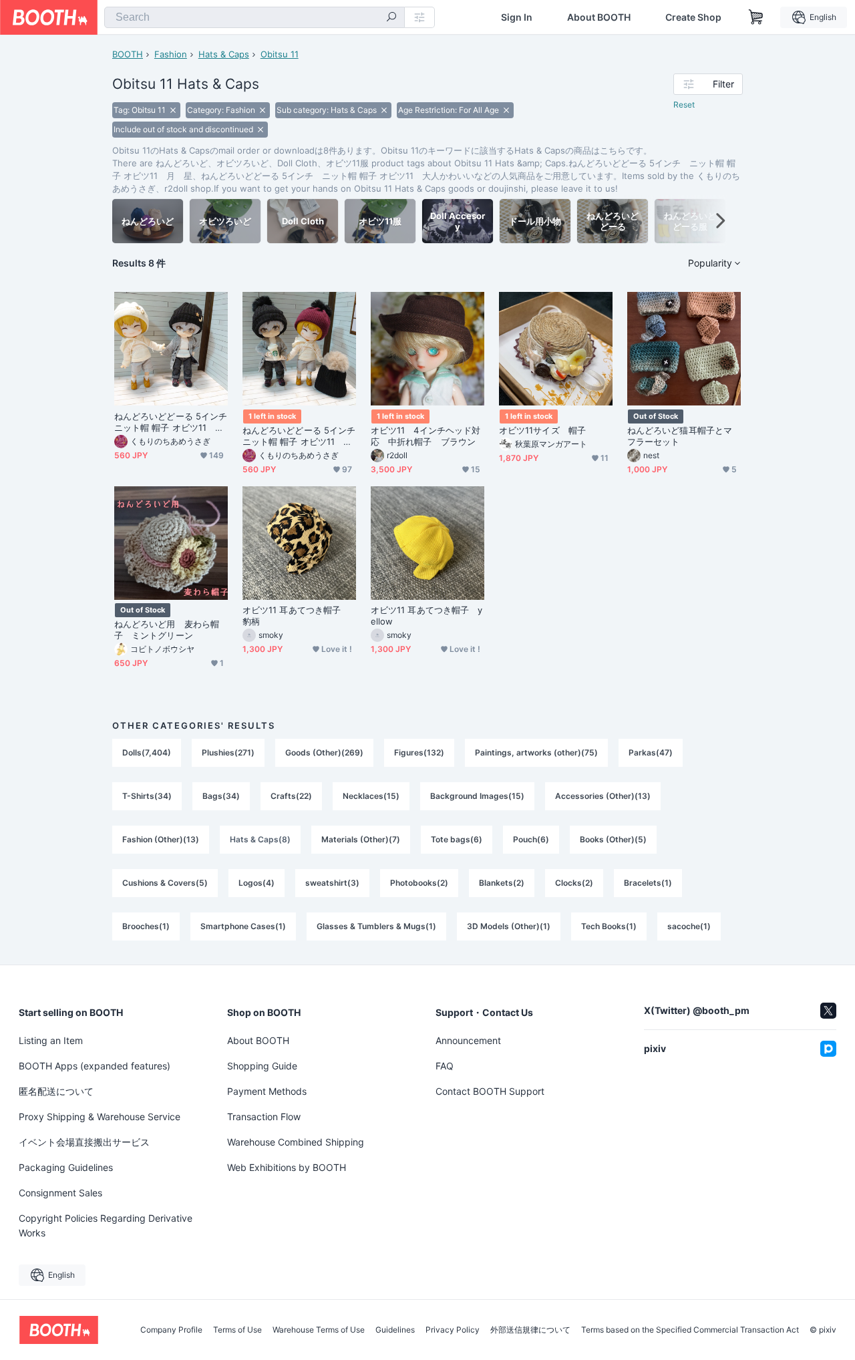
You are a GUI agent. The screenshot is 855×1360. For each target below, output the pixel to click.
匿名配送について (56, 1091)
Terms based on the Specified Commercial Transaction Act (690, 1330)
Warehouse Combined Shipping (295, 1142)
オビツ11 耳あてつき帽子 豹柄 (295, 616)
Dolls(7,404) (146, 752)
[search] (391, 18)
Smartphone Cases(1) (243, 926)
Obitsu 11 (280, 54)
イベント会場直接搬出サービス (84, 1142)
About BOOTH (599, 17)
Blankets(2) (501, 883)
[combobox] (254, 17)
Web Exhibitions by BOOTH (286, 1167)
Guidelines (395, 1330)
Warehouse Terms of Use (319, 1330)
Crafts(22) (291, 796)
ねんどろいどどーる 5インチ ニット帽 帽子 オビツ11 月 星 (171, 422)
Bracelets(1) (648, 883)
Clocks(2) (574, 883)
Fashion (170, 54)
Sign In (516, 17)
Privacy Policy (452, 1330)
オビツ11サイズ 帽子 (542, 430)
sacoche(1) (689, 926)
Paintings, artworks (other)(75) (536, 752)
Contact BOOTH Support (490, 1091)
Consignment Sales (60, 1192)
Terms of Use (237, 1330)
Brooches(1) (146, 926)
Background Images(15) (477, 796)
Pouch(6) (531, 839)
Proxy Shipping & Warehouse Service (99, 1116)
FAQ (445, 1065)
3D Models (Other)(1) (508, 926)
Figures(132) (419, 752)
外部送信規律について (530, 1330)
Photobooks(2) (419, 883)
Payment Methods (267, 1091)
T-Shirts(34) (147, 796)
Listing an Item (51, 1040)
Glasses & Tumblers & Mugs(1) (376, 926)
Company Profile (171, 1330)
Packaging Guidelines (66, 1167)
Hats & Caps (223, 54)
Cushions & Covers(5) (165, 883)
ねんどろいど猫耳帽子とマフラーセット (679, 436)
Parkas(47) (651, 752)
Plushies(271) (228, 752)
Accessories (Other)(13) (603, 796)
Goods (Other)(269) (324, 752)
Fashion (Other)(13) (160, 839)
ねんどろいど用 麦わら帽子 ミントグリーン (166, 630)
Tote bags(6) (456, 839)
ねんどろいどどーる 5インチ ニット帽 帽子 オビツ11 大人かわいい (299, 436)
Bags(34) (221, 796)
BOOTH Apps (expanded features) (94, 1065)
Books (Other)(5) (613, 839)
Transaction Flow (264, 1116)
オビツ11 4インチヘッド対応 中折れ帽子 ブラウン (425, 436)
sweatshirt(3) (332, 883)
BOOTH (127, 54)
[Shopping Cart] (756, 17)
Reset (684, 105)
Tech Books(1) (609, 926)
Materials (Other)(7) (360, 839)
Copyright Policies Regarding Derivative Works (105, 1225)
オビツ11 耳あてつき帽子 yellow (426, 616)
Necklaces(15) (371, 796)
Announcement (468, 1040)
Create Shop (693, 17)
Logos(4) (256, 883)
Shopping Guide (262, 1065)
